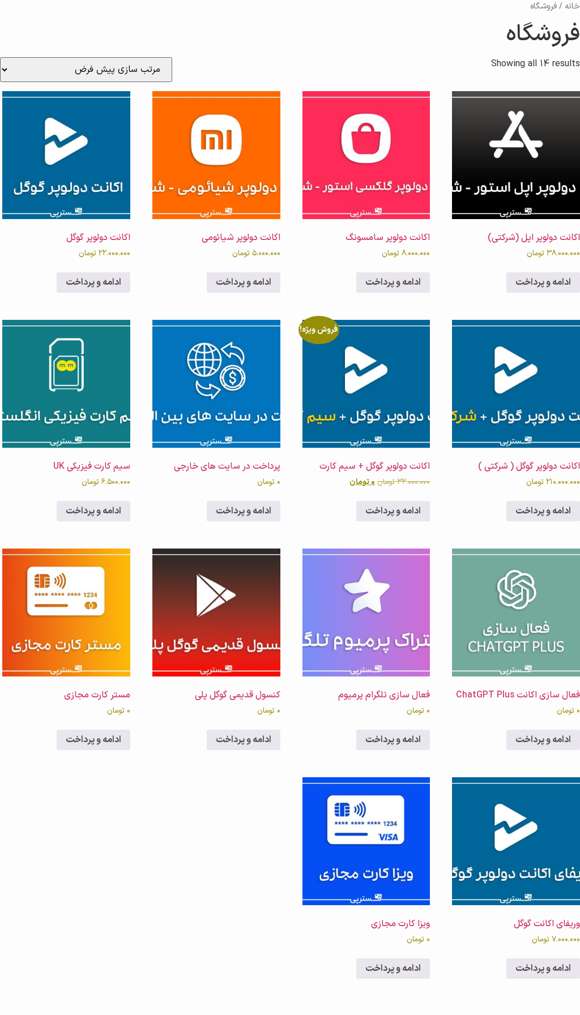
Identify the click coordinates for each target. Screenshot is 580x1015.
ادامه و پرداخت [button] (543, 282)
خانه (572, 6)
